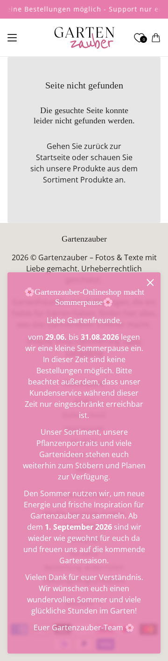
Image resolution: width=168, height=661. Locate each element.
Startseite (53, 157)
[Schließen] (150, 282)
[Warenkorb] (156, 37)
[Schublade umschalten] (12, 37)
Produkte (96, 180)
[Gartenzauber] (84, 37)
